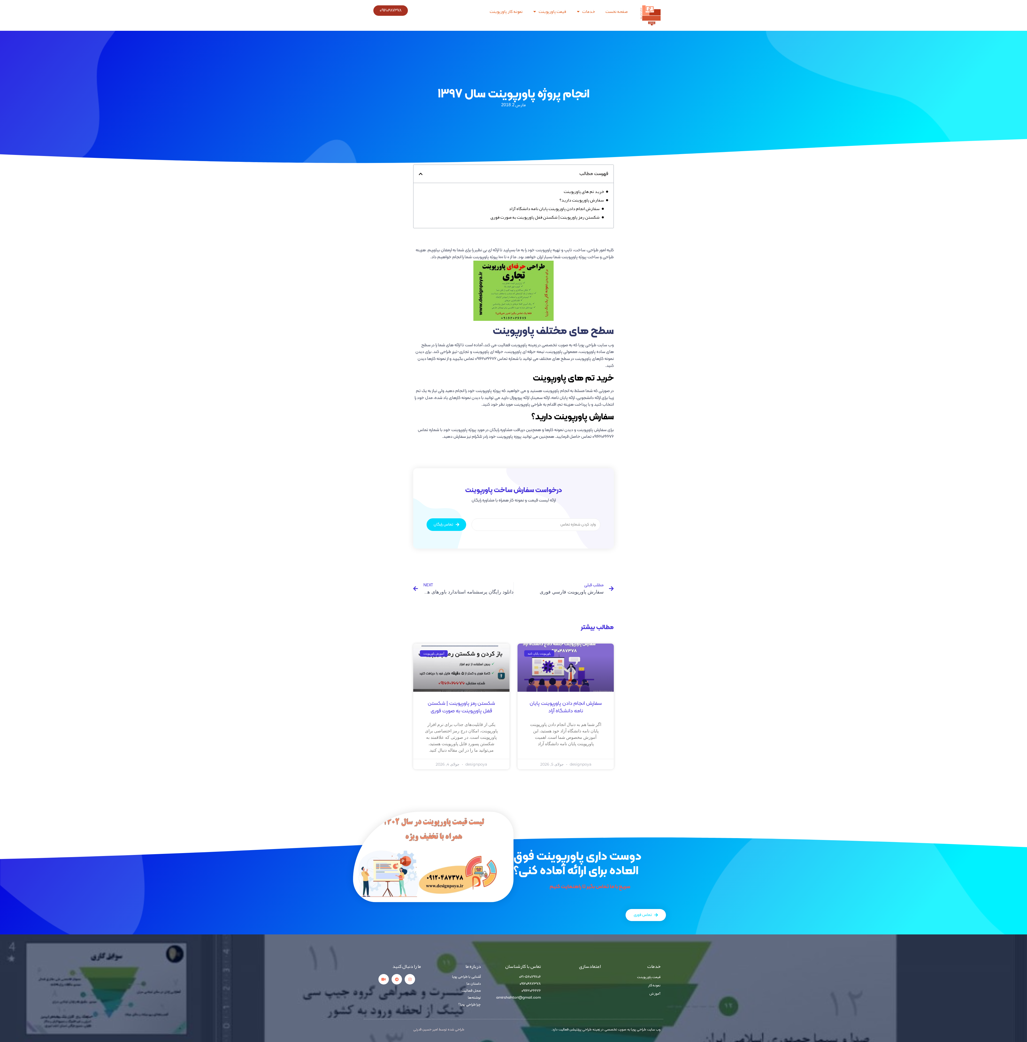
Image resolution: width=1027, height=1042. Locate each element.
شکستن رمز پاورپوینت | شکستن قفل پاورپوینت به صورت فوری (545, 217)
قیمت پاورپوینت (552, 11)
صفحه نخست (617, 11)
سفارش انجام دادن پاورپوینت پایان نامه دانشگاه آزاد (554, 209)
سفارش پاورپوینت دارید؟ (582, 200)
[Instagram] (410, 979)
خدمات (588, 11)
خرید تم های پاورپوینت (584, 191)
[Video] (383, 979)
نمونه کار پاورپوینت (506, 11)
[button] (421, 174)
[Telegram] (397, 979)
